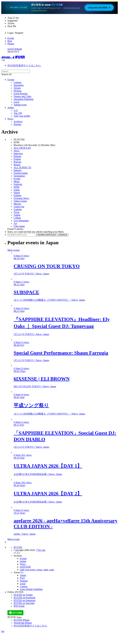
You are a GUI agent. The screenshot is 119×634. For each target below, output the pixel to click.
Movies (17, 203)
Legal (22, 583)
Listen (17, 190)
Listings (17, 82)
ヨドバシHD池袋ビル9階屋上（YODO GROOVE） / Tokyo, (49, 300)
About (23, 575)
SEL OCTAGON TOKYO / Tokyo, (35, 386)
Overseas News (21, 198)
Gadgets (18, 209)
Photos (10, 43)
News (10, 118)
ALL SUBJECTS (22, 167)
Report (17, 164)
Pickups (17, 90)
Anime (17, 215)
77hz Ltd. (41, 550)
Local (16, 102)
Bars (9, 41)
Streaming (19, 85)
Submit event (20, 104)
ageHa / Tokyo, (24, 534)
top (2, 631)
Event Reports (21, 93)
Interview (18, 153)
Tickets (17, 88)
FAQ (22, 578)
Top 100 (18, 113)
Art (15, 223)
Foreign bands (21, 173)
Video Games (20, 201)
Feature (17, 159)
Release (17, 156)
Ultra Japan (19, 226)
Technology (19, 176)
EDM (16, 187)
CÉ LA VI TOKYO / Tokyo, (31, 273)
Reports (17, 124)
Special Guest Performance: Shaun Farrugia (61, 353)
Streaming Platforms (23, 99)
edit (20, 49)
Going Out (19, 206)
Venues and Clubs (22, 96)
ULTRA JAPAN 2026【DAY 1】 (48, 466)
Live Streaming (21, 220)
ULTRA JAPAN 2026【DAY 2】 (48, 493)
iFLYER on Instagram (24, 600)
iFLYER (18, 547)
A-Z (16, 110)
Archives (18, 121)
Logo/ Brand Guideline (31, 589)
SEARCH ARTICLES (46, 235)
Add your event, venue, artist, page (37, 569)
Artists (10, 107)
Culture (17, 217)
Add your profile (22, 116)
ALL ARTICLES (22, 148)
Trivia (16, 212)
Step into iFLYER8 (99, 7)
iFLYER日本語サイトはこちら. (24, 65)
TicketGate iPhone (23, 622)
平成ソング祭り (31, 405)
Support (24, 580)
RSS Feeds (19, 606)
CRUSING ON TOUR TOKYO (47, 266)
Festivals (18, 184)
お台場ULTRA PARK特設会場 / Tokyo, (38, 474)
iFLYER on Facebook (24, 597)
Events (10, 38)
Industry (18, 170)
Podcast (17, 162)
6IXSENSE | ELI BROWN (42, 379)
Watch (17, 192)
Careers (23, 586)
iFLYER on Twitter (23, 594)
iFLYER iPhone (21, 620)
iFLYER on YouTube (24, 603)
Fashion (17, 195)
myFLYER (12, 49)
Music (17, 181)
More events (13, 250)
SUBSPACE (26, 292)
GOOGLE (63, 235)
